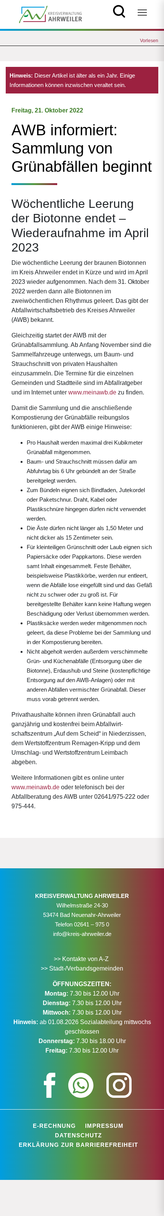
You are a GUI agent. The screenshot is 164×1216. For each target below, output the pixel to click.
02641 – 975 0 (91, 924)
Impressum (104, 1126)
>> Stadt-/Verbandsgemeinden (82, 968)
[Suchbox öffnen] (119, 10)
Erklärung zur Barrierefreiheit (78, 1145)
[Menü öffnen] (142, 12)
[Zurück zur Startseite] (50, 14)
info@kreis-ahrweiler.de (82, 934)
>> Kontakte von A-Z (82, 959)
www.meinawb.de (92, 392)
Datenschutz (78, 1135)
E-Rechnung (54, 1126)
